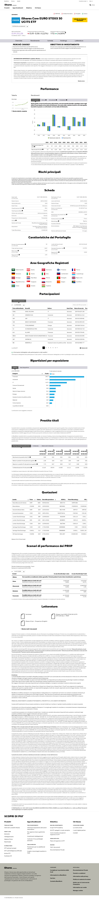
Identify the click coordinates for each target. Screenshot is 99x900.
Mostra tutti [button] (84, 348)
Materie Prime (8, 839)
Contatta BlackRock (56, 881)
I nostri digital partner (79, 830)
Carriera (52, 878)
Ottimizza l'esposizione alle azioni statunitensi (37, 828)
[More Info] (65, 32)
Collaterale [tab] (35, 445)
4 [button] (50, 347)
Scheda (50, 41)
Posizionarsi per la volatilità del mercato (36, 847)
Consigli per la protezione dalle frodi (59, 871)
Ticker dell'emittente (18, 308)
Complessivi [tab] (63, 100)
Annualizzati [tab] (52, 100)
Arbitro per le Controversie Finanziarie (81, 883)
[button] (90, 5)
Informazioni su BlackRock (58, 875)
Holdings (63, 41)
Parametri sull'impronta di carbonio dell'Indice (23, 650)
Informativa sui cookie (80, 887)
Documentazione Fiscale (57, 850)
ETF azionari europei (10, 848)
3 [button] (48, 347)
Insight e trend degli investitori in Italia (36, 852)
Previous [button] (42, 347)
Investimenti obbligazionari (35, 836)
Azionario (7, 834)
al (12, 304)
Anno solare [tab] (35, 100)
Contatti (75, 833)
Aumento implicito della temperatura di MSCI (32, 652)
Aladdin (18, 1)
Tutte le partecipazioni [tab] (19, 300)
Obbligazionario (9, 836)
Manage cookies (78, 890)
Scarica (85, 13)
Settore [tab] (15, 367)
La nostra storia (77, 827)
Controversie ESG (16, 652)
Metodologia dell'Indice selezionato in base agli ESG (74, 650)
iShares (13, 1)
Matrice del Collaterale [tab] (47, 445)
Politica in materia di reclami (82, 879)
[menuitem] (7, 8)
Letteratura (79, 41)
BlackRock (6, 1)
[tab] (20, 104)
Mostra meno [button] (81, 81)
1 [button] (43, 347)
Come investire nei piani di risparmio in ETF (57, 833)
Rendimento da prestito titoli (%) (21, 457)
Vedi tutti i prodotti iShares (12, 827)
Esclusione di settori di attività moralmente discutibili (48, 650)
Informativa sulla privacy (80, 876)
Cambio (14, 499)
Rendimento (35, 41)
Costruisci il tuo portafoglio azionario (35, 839)
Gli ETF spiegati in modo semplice (60, 830)
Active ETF (7, 853)
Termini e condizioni (79, 873)
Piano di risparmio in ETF (57, 841)
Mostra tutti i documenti (29, 629)
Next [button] (56, 347)
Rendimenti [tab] (35, 95)
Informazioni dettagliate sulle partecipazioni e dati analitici (30, 352)
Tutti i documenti (55, 847)
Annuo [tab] (43, 100)
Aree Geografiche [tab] (24, 367)
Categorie (15, 373)
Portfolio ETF (8, 856)
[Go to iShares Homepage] (10, 5)
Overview (18, 41)
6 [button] (55, 347)
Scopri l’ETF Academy (56, 827)
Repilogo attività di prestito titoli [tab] (21, 445)
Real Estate (7, 842)
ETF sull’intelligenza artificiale (13, 850)
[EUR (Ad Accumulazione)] (20, 26)
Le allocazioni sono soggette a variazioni (22, 410)
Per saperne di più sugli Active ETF (36, 832)
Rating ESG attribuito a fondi (79, 649)
